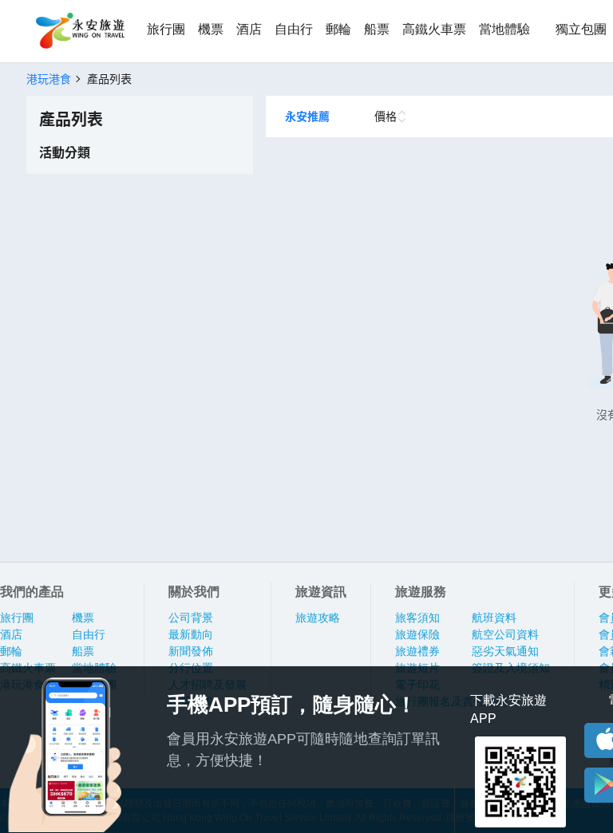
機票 (210, 29)
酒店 (249, 29)
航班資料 (494, 617)
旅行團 (166, 29)
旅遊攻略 (317, 617)
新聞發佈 (190, 651)
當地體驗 (504, 29)
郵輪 (338, 29)
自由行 (294, 29)
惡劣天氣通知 (505, 651)
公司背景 (190, 617)
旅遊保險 (417, 634)
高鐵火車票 (434, 29)
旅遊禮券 (417, 651)
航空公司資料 (505, 634)
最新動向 (190, 634)
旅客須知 (417, 617)
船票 (377, 29)
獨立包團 (581, 29)
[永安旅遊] (79, 31)
